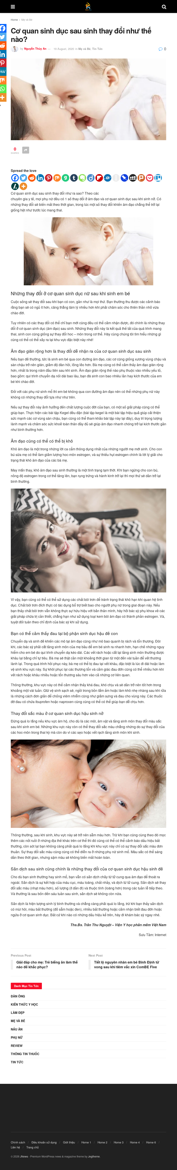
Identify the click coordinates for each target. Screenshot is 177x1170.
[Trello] (158, 178)
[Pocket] (149, 178)
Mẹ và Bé (26, 19)
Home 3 (118, 1142)
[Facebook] (15, 178)
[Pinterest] (48, 178)
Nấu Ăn (16, 1029)
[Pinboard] (124, 178)
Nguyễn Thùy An (35, 49)
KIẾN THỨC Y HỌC (24, 1004)
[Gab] (65, 178)
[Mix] (57, 178)
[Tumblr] (74, 178)
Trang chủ (32, 1147)
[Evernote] (82, 178)
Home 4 (135, 1142)
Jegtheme (94, 1156)
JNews (24, 1156)
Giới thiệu (69, 1142)
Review (16, 1045)
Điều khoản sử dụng (44, 1142)
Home (14, 19)
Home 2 (102, 1142)
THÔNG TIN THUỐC (25, 1054)
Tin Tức (97, 49)
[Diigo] (91, 178)
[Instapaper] (116, 178)
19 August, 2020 (64, 49)
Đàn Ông (18, 996)
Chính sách (18, 1142)
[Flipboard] (99, 178)
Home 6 (151, 1142)
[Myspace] (133, 178)
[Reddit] (32, 178)
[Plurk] (141, 178)
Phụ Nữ (17, 1037)
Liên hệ (15, 1147)
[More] (23, 186)
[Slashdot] (15, 186)
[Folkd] (107, 178)
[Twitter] (23, 178)
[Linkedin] (40, 178)
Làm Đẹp (17, 1012)
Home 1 (86, 1142)
